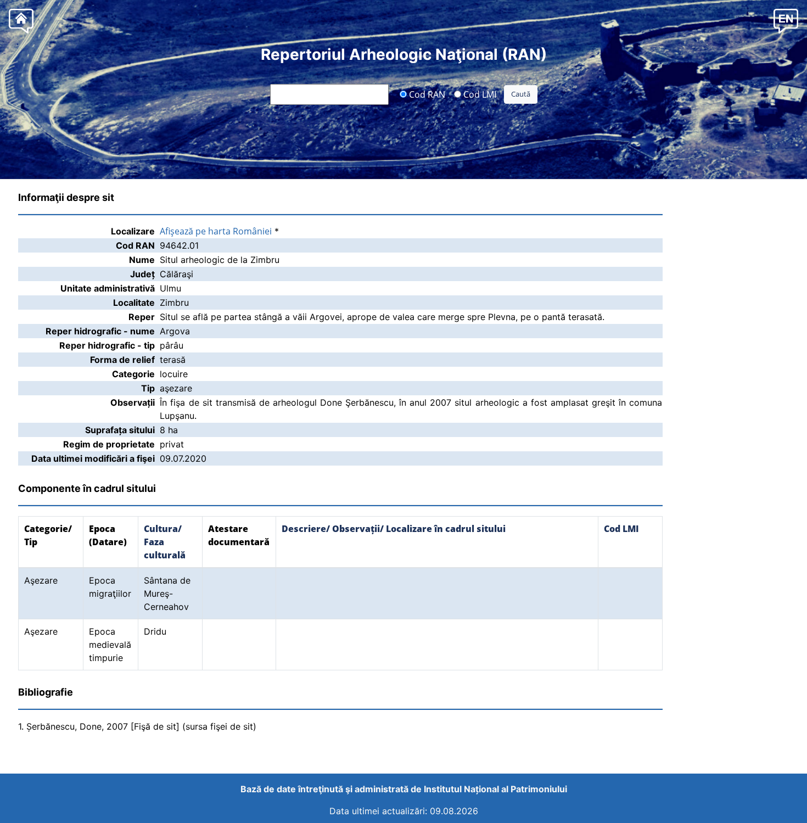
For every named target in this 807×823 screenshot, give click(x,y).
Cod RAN (426, 94)
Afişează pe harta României (216, 231)
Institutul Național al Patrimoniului (495, 788)
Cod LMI (478, 94)
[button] (786, 20)
